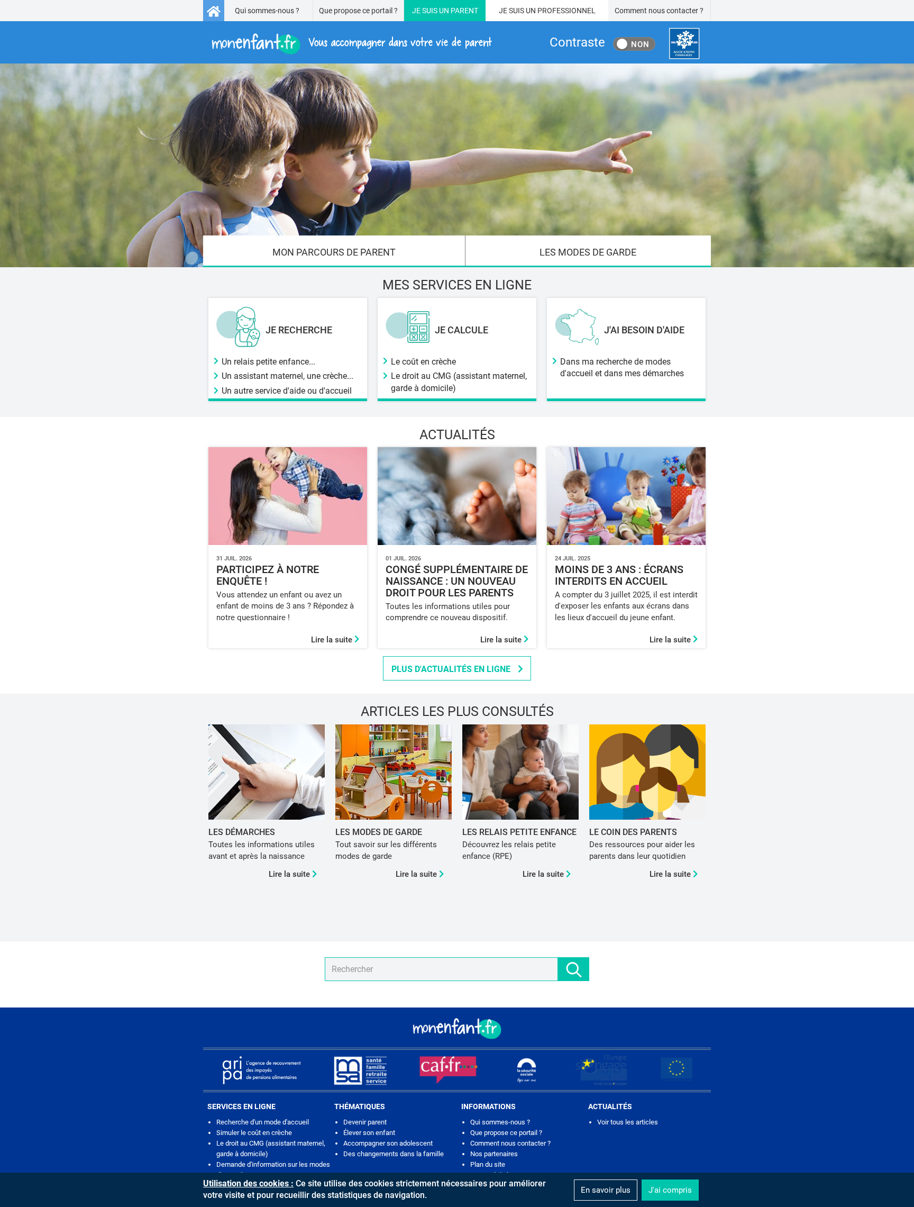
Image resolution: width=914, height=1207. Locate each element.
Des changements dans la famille (393, 1154)
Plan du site (487, 1164)
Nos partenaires (494, 1154)
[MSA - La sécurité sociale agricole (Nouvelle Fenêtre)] (360, 1070)
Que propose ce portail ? (358, 10)
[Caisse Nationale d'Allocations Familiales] (684, 43)
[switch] (634, 44)
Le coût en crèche (423, 362)
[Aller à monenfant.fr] (213, 10)
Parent (464, 10)
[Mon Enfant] (457, 1027)
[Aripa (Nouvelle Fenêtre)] (261, 1070)
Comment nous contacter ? (659, 10)
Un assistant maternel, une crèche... (287, 376)
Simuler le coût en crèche (254, 1133)
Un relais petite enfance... (268, 362)
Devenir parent (365, 1122)
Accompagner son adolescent (388, 1143)
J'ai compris (670, 1190)
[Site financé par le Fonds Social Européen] (676, 1070)
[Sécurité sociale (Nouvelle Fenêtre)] (527, 1070)
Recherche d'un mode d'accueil (262, 1122)
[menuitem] (334, 251)
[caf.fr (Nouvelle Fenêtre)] (448, 1070)
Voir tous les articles (627, 1122)
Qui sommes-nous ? (267, 10)
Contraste (577, 42)
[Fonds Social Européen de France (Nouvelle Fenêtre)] (601, 1070)
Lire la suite (332, 640)
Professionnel (566, 10)
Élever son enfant (369, 1133)
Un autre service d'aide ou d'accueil (287, 391)
